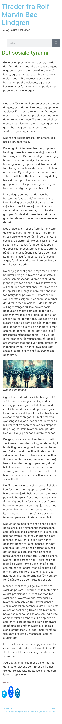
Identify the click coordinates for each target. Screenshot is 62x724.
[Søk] (56, 43)
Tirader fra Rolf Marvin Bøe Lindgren (25, 14)
